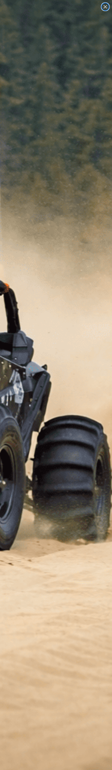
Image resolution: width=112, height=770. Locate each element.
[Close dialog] (105, 6)
